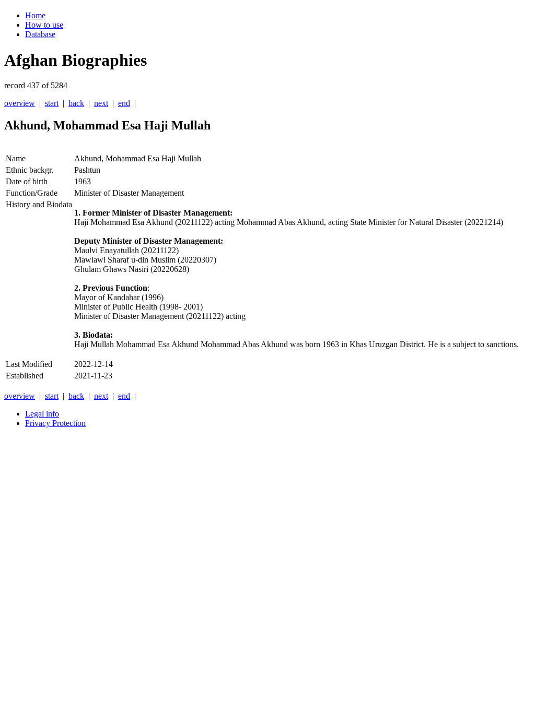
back (76, 103)
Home (35, 15)
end (124, 103)
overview (19, 103)
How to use (44, 24)
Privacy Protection (55, 423)
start (52, 103)
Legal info (42, 413)
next (101, 103)
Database (40, 34)
